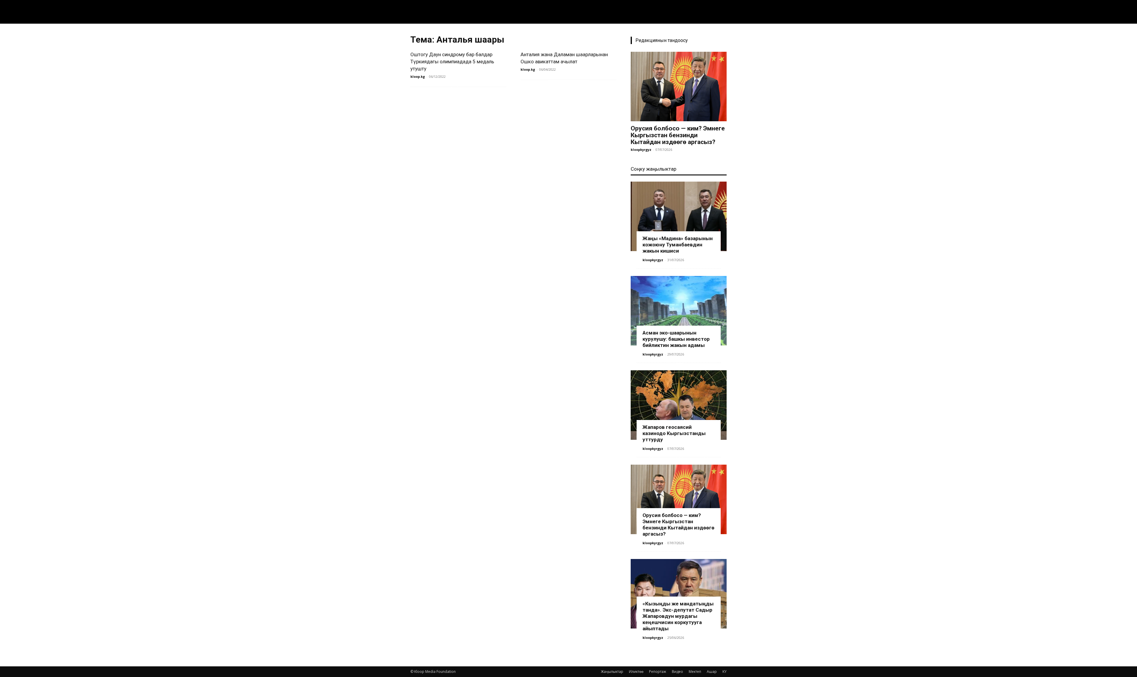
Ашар (712, 671)
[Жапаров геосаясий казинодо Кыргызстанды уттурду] (679, 405)
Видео (677, 671)
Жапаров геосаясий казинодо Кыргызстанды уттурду (674, 433)
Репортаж (657, 671)
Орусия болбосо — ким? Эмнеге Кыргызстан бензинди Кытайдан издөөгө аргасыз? (678, 135)
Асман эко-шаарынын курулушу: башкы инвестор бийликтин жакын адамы (676, 339)
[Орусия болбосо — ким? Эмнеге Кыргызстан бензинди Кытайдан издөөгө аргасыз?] (679, 86)
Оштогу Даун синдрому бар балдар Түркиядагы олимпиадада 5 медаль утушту (452, 61)
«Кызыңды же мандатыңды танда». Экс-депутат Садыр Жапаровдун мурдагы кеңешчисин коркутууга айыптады (678, 616)
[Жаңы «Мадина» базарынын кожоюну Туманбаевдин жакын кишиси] (679, 216)
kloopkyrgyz (641, 149)
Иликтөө (636, 671)
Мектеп (695, 671)
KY (724, 671)
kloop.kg (417, 76)
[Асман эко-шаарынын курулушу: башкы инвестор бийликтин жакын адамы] (679, 310)
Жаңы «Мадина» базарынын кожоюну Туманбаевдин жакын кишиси (678, 244)
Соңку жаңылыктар (653, 169)
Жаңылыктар (612, 671)
